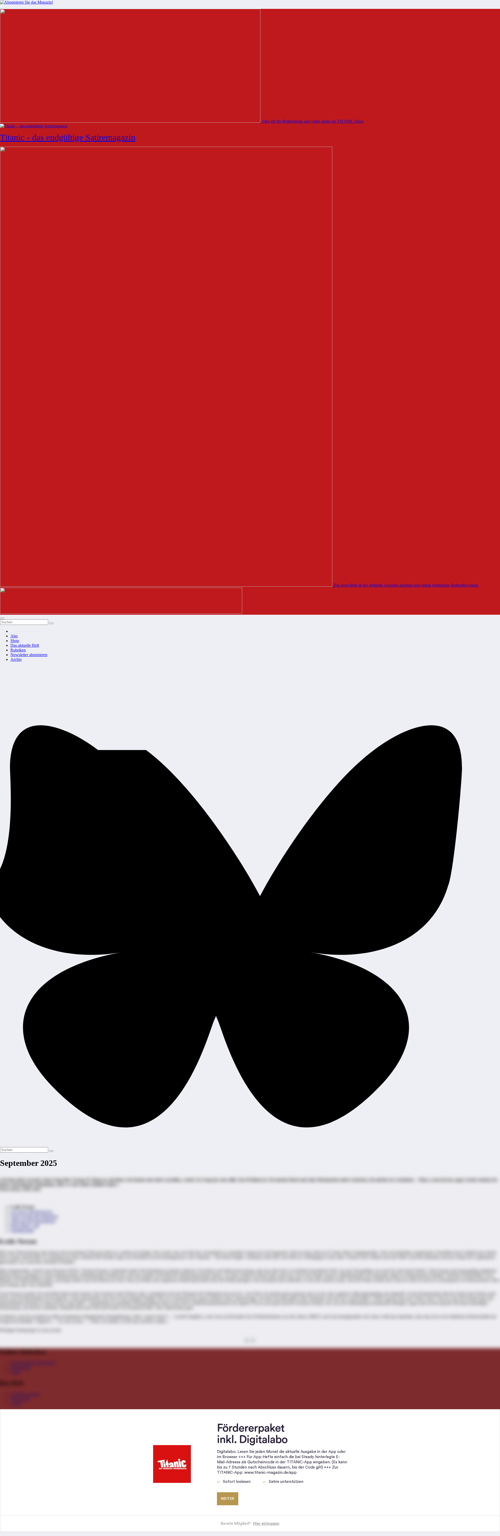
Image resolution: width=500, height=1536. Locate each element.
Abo (14, 636)
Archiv (16, 659)
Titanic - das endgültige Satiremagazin (67, 137)
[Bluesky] (250, 1144)
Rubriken (18, 650)
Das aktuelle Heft (24, 645)
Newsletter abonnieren (28, 654)
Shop (14, 640)
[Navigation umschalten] (2, 618)
